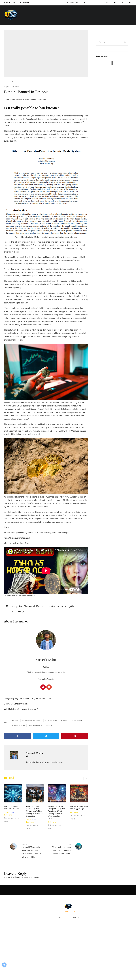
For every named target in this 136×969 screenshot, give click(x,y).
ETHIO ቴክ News (77, 720)
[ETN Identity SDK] (100, 98)
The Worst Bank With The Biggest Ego (79, 807)
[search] (125, 42)
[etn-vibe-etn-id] (57, 793)
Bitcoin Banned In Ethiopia (32, 720)
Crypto (28, 820)
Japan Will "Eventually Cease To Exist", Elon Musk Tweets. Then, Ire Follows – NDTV (31, 850)
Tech (12, 812)
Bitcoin (15, 720)
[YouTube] (99, 3)
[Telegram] (114, 3)
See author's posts (46, 679)
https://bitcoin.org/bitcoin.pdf (17, 538)
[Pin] (74, 736)
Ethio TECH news (51, 720)
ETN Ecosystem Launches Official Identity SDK (114, 97)
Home (6, 100)
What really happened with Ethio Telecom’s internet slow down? (61, 849)
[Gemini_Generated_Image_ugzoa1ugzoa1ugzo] (79, 793)
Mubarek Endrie (45, 659)
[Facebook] (84, 3)
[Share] (17, 736)
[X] (92, 3)
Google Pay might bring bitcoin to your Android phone (27, 699)
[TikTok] (107, 3)
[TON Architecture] (13, 793)
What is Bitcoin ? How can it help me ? (21, 709)
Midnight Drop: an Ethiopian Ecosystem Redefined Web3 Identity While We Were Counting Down (56, 812)
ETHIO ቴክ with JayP (19, 725)
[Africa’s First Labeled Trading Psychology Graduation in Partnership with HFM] (35, 793)
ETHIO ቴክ (64, 720)
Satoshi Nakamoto (36, 725)
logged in (19, 877)
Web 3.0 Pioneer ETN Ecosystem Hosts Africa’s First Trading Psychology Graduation (34, 811)
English (6, 87)
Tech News (15, 87)
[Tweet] (46, 736)
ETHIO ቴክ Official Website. (16, 704)
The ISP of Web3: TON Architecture (11, 807)
